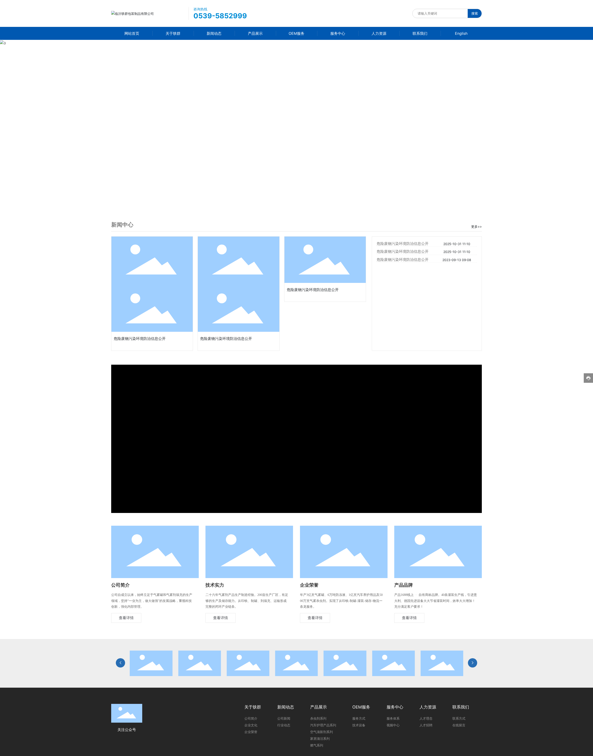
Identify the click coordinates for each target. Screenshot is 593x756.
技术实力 (214, 585)
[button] (581, 123)
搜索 (474, 13)
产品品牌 (403, 585)
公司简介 (120, 585)
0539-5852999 (220, 16)
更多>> (476, 226)
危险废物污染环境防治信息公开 (140, 339)
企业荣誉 (309, 585)
